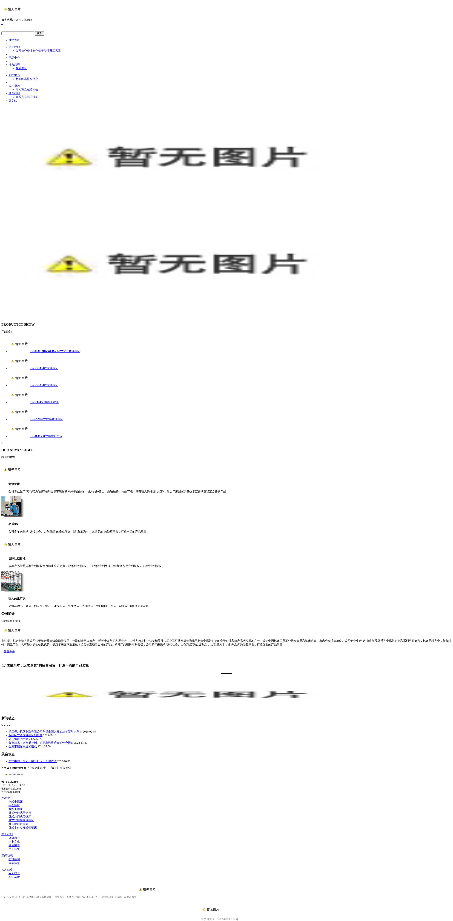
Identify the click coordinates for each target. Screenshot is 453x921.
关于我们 (14, 46)
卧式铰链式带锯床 (19, 812)
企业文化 (32, 50)
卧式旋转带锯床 (18, 823)
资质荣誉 (14, 845)
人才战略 (7, 869)
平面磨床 (14, 805)
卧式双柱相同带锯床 (21, 820)
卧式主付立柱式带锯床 (22, 827)
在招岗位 (32, 89)
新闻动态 (21, 78)
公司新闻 (14, 859)
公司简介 (21, 50)
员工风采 (55, 50)
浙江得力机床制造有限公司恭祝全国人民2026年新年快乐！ (45, 731)
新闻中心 (14, 75)
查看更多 (9, 651)
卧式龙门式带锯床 (19, 816)
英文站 (12, 100)
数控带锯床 (15, 809)
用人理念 (21, 89)
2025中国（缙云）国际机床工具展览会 (32, 761)
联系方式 (21, 96)
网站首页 (14, 40)
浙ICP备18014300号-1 (88, 897)
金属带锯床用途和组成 (22, 746)
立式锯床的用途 (18, 738)
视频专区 (21, 68)
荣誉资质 (44, 50)
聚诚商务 (131, 897)
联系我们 (14, 93)
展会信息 (32, 78)
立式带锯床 (15, 801)
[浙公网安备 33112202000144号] (226, 903)
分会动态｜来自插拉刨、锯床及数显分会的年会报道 (41, 742)
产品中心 (14, 57)
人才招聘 (14, 85)
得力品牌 (14, 64)
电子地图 (32, 96)
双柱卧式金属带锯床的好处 (25, 735)
